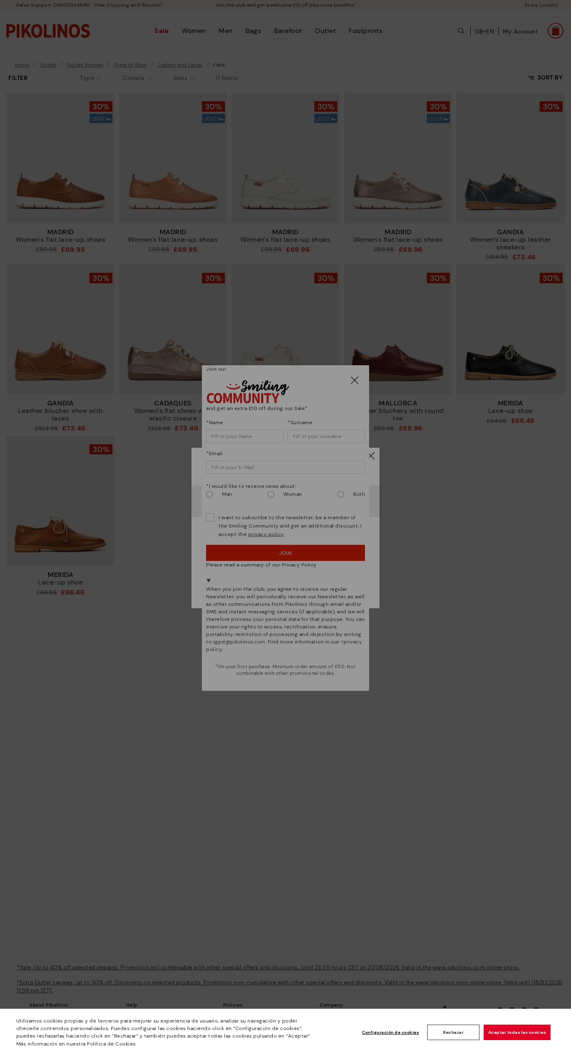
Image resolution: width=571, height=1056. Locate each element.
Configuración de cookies (390, 1032)
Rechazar (453, 1032)
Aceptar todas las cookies (517, 1032)
